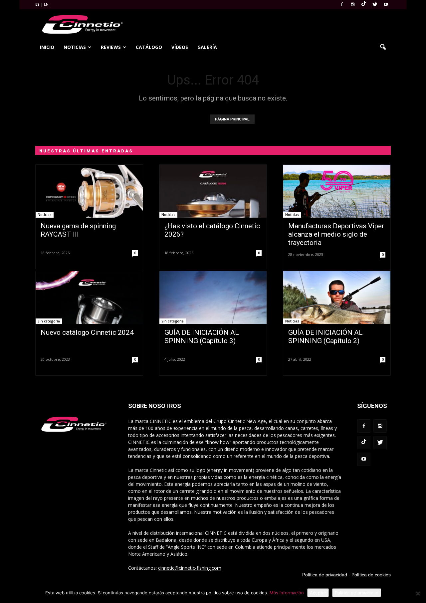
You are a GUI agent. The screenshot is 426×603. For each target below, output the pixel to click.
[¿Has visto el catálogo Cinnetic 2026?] (213, 191)
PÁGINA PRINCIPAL (232, 119)
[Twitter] (375, 4)
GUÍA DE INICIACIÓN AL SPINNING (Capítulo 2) (325, 336)
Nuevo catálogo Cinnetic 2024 (87, 332)
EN (46, 4)
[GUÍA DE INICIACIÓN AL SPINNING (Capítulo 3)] (213, 297)
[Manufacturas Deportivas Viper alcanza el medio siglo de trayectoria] (336, 191)
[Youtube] (386, 4)
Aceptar (318, 592)
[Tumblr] (364, 4)
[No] (417, 593)
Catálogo (149, 47)
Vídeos (179, 47)
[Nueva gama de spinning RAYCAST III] (89, 191)
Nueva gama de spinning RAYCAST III (78, 230)
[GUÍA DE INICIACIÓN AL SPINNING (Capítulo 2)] (336, 297)
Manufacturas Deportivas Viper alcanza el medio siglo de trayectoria (336, 234)
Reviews (111, 47)
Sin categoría (49, 321)
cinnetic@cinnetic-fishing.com (189, 568)
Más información (287, 592)
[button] (383, 47)
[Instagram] (353, 4)
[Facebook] (342, 4)
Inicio (47, 47)
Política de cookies (371, 574)
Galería (207, 47)
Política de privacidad (324, 574)
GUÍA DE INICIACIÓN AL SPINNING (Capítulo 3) (201, 336)
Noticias (75, 47)
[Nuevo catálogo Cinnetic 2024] (89, 297)
